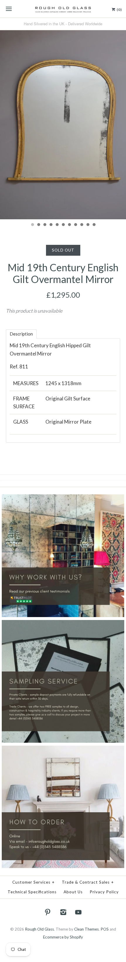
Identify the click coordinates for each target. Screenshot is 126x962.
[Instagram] (63, 912)
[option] (63, 124)
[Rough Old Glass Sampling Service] (63, 623)
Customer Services (33, 882)
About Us (73, 891)
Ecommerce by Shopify (63, 937)
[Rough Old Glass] (63, 9)
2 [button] (38, 225)
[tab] (21, 333)
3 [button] (44, 225)
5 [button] (57, 225)
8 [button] (75, 225)
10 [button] (88, 225)
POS (105, 929)
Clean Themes (86, 929)
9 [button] (81, 225)
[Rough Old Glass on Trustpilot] (63, 498)
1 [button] (32, 225)
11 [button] (94, 225)
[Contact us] (63, 749)
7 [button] (69, 225)
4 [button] (51, 225)
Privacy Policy (104, 891)
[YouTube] (78, 912)
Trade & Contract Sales (88, 882)
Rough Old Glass (39, 929)
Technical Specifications (32, 891)
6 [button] (63, 225)
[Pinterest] (47, 912)
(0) (119, 9)
